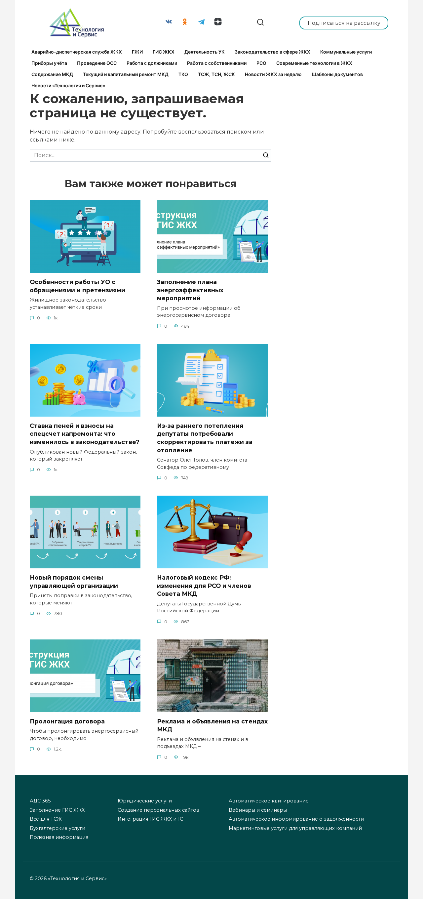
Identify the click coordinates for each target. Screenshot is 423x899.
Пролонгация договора (67, 721)
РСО (261, 63)
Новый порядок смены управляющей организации (74, 581)
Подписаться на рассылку (344, 23)
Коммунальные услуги (346, 52)
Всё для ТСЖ (46, 819)
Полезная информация (59, 837)
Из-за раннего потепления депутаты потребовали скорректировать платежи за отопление (204, 438)
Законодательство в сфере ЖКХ (272, 52)
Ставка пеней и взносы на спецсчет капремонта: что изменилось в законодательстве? (84, 433)
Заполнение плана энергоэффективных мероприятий (190, 290)
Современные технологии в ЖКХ (314, 63)
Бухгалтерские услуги (57, 828)
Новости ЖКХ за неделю (273, 74)
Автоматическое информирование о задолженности (296, 819)
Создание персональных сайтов (158, 810)
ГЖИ (137, 52)
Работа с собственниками (217, 63)
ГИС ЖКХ (163, 52)
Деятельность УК (204, 52)
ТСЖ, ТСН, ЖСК (216, 74)
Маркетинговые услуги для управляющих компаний (295, 828)
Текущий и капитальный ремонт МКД (126, 74)
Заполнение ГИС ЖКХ (57, 810)
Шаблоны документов (337, 74)
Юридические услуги (145, 801)
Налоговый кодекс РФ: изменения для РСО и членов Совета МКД (204, 585)
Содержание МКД (52, 74)
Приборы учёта (49, 63)
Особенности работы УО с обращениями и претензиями (77, 286)
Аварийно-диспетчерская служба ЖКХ (76, 52)
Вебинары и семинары (258, 810)
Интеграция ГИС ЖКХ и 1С (150, 819)
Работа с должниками (152, 63)
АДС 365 (40, 801)
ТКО (183, 74)
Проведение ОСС (97, 63)
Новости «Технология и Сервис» (68, 85)
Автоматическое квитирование (269, 801)
